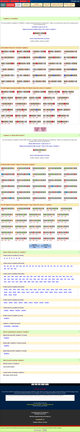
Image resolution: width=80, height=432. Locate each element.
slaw (57, 279)
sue (71, 266)
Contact (46, 384)
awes (16, 276)
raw (55, 266)
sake (34, 279)
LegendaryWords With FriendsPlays (34, 246)
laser (31, 289)
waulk (65, 292)
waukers (17, 310)
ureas (32, 292)
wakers (20, 302)
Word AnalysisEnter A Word (10, 5)
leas (60, 276)
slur (65, 279)
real (20, 279)
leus (67, 276)
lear (57, 276)
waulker (23, 310)
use (8, 268)
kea (39, 266)
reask (60, 289)
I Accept (44, 430)
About (36, 384)
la (11, 258)
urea (13, 281)
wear (57, 281)
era (36, 266)
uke (5, 268)
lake (42, 276)
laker (18, 289)
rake (8, 279)
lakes (22, 289)
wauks (60, 292)
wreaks (47, 302)
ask (17, 266)
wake (20, 281)
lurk (5, 279)
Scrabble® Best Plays (36, 5)
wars (36, 281)
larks (27, 289)
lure (71, 276)
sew (68, 266)
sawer (5, 292)
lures (39, 289)
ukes (9, 281)
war (12, 268)
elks (31, 276)
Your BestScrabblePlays (36, 129)
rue (58, 266)
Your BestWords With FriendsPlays (46, 246)
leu (51, 266)
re (14, 258)
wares (55, 292)
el (9, 258)
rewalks (6, 310)
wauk (40, 281)
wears (10, 294)
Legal (39, 384)
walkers (12, 310)
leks (64, 276)
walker (26, 302)
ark (11, 266)
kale (39, 276)
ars (14, 266)
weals (5, 294)
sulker (15, 302)
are (8, 266)
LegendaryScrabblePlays (43, 129)
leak (53, 276)
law (42, 266)
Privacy (42, 384)
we (19, 258)
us (16, 258)
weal (53, 281)
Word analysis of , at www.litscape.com (40, 404)
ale (5, 266)
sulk (72, 279)
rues (23, 279)
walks (51, 292)
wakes (42, 292)
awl (24, 266)
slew (61, 279)
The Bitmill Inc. (40, 419)
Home (33, 384)
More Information (37, 430)
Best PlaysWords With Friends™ (57, 5)
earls (10, 289)
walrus (31, 302)
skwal (14, 292)
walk (29, 281)
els (33, 266)
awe (20, 266)
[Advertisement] (40, 12)
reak (16, 279)
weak (49, 281)
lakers (5, 302)
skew (53, 279)
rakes (48, 289)
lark (46, 276)
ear (27, 266)
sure (5, 281)
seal (42, 279)
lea (45, 266)
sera (49, 279)
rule (27, 279)
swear (23, 292)
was (15, 268)
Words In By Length (69, 5)
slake (18, 292)
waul (45, 281)
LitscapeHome (3, 5)
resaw (65, 289)
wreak (15, 294)
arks (12, 276)
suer (69, 279)
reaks (52, 289)
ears (28, 276)
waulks (41, 302)
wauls (70, 292)
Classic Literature (4, 1)
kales (14, 289)
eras (35, 276)
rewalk (10, 302)
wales (46, 292)
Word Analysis (23, 1)
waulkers (6, 318)
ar (4, 258)
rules (69, 289)
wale (25, 281)
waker (37, 292)
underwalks (15, 326)
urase (28, 292)
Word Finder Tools (15, 1)
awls (20, 276)
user (17, 281)
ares (9, 276)
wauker (36, 302)
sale (38, 279)
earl (24, 276)
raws (12, 279)
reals (56, 289)
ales (5, 276)
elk (30, 266)
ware (32, 281)
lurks (43, 289)
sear (46, 279)
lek (48, 266)
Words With (47, 5)
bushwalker (7, 326)
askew (6, 289)
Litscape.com (75, 1)
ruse (31, 279)
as (7, 258)
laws (49, 276)
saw (61, 266)
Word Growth (26, 5)
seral (10, 292)
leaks (35, 289)
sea (65, 266)
